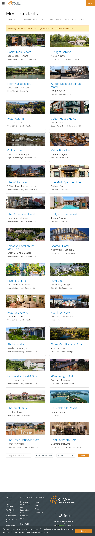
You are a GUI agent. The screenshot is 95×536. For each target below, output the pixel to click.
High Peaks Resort (19, 83)
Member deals (14, 19)
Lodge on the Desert (64, 214)
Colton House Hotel (63, 118)
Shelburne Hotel (17, 344)
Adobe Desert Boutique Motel (66, 85)
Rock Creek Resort (19, 52)
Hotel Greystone (17, 312)
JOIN (90, 3)
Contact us (39, 512)
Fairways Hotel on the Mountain (21, 247)
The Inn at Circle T (18, 408)
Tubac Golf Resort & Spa (66, 344)
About (37, 502)
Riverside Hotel (17, 280)
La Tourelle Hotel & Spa (22, 376)
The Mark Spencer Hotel (66, 182)
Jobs (36, 505)
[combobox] (18, 455)
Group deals (55, 19)
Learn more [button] (43, 532)
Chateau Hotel (60, 246)
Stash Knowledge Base (24, 510)
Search (83, 455)
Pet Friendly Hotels (10, 511)
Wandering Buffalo (62, 376)
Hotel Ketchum (16, 118)
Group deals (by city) (74, 19)
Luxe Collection (9, 505)
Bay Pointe (57, 280)
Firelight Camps (61, 52)
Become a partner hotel (25, 503)
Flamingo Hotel (60, 312)
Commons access (24, 517)
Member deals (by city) (34, 19)
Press (37, 509)
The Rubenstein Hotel (21, 214)
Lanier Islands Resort (64, 408)
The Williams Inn (17, 182)
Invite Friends (11, 516)
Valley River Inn (60, 150)
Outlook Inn (14, 150)
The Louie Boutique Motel (23, 440)
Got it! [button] (83, 531)
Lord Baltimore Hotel (64, 440)
